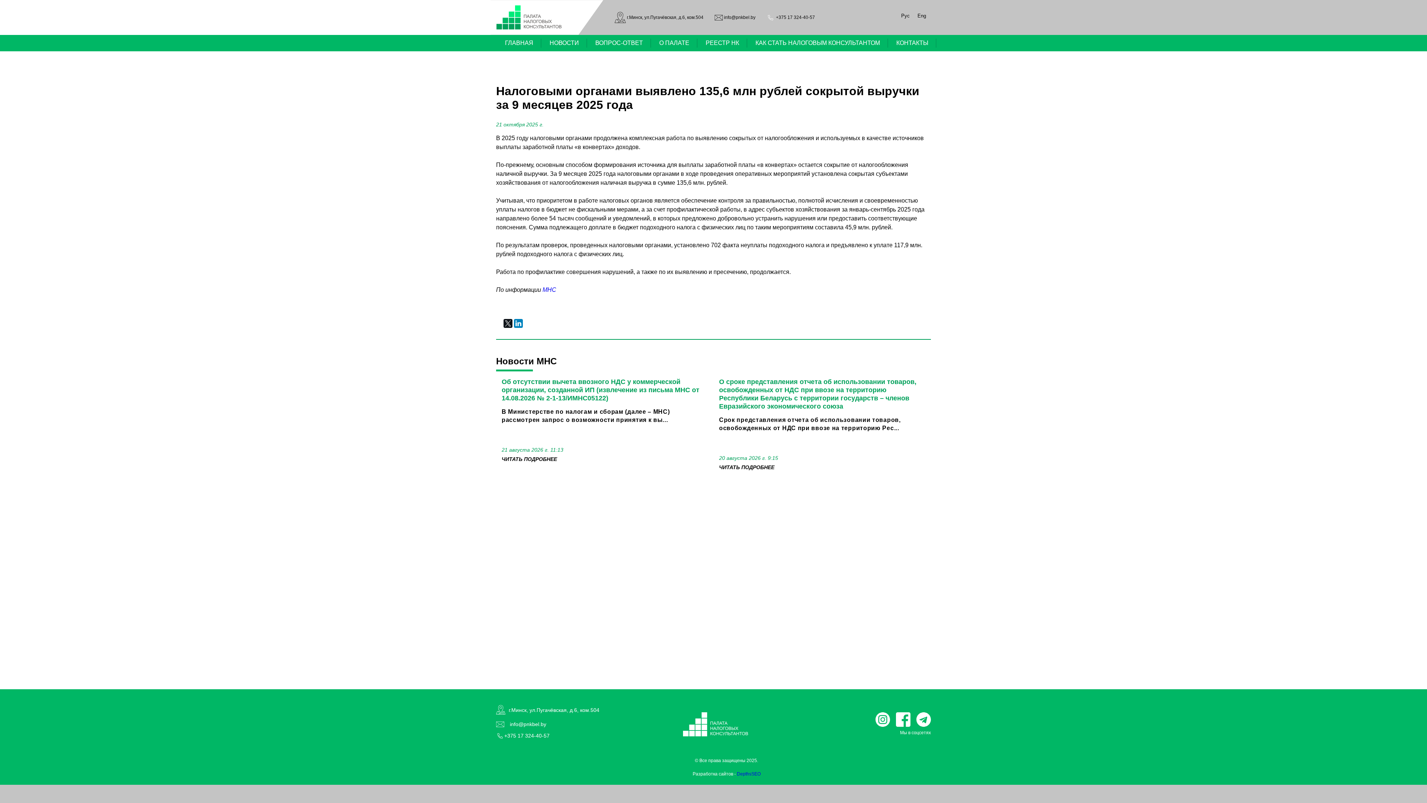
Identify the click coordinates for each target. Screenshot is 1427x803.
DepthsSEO (749, 774)
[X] (508, 323)
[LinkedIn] (518, 323)
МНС (549, 290)
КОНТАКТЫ (912, 43)
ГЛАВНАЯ (519, 43)
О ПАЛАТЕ (674, 43)
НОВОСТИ (564, 43)
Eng (922, 16)
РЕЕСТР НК (722, 43)
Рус (905, 16)
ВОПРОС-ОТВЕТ (619, 43)
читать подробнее (529, 459)
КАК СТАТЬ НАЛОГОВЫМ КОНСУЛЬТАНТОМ (817, 43)
